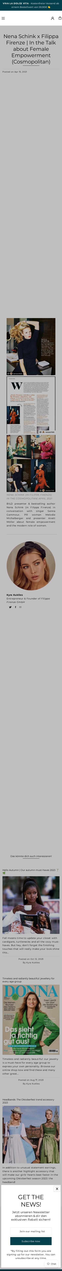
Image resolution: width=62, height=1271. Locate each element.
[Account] (52, 18)
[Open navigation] (11, 18)
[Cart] (60, 18)
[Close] (57, 1189)
